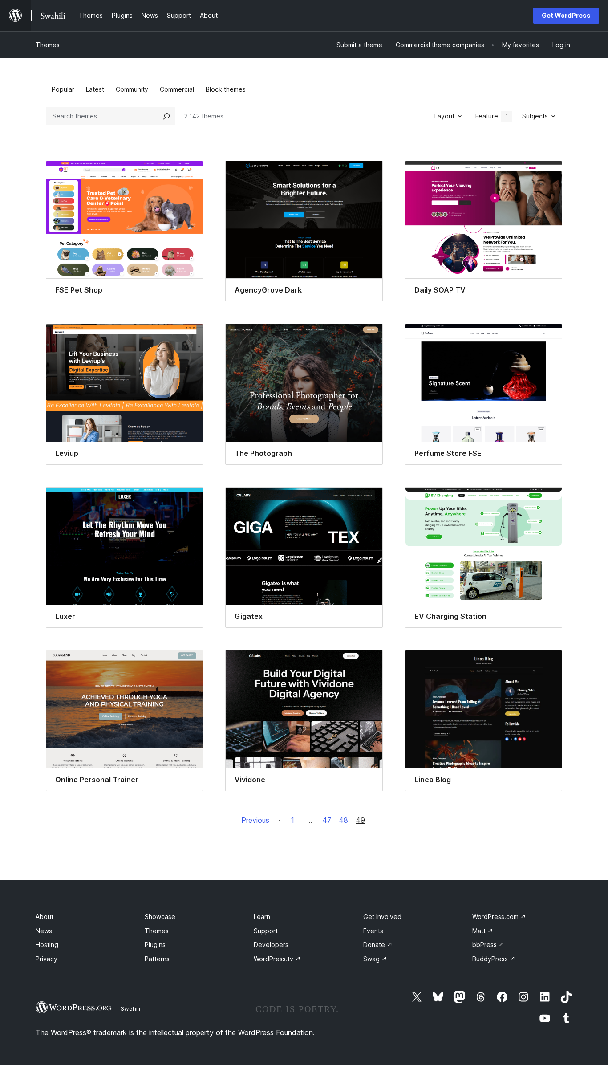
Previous (255, 820)
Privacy (46, 959)
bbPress (488, 944)
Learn (262, 916)
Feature (491, 116)
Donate (378, 944)
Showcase (160, 916)
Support (266, 931)
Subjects (535, 116)
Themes (48, 45)
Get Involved (382, 916)
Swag (375, 959)
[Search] (166, 116)
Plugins (155, 944)
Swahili (130, 1008)
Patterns (157, 959)
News (44, 931)
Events (373, 931)
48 (343, 820)
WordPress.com (499, 916)
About (44, 916)
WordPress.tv (277, 959)
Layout (444, 116)
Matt (482, 931)
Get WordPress (566, 15)
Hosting (47, 944)
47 (326, 820)
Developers (271, 944)
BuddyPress (493, 959)
